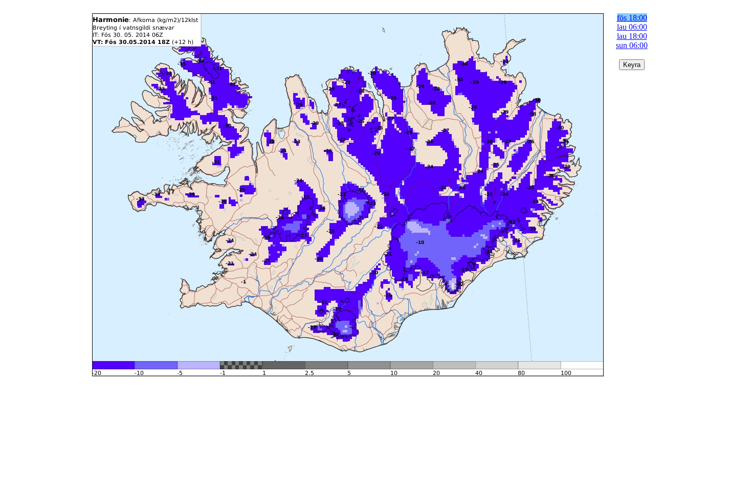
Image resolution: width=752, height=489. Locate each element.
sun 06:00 (632, 45)
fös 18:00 (632, 17)
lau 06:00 (632, 27)
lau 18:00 (632, 36)
